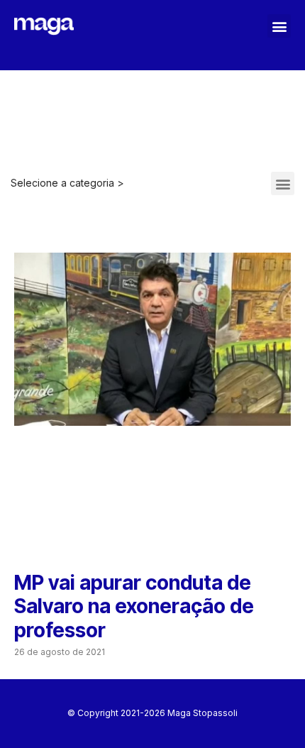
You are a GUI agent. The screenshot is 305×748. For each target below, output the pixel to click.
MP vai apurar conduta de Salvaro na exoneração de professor (134, 606)
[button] (279, 26)
